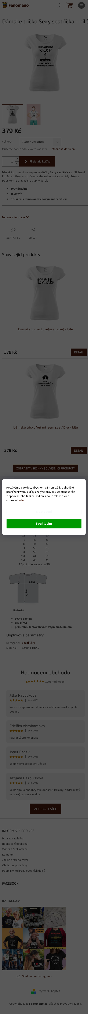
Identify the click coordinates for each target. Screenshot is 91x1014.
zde (21, 500)
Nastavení (44, 511)
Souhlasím (44, 523)
